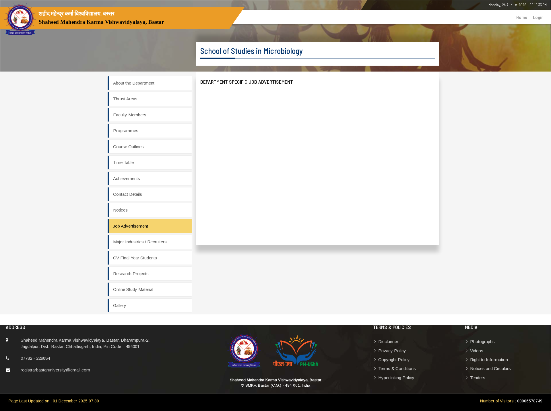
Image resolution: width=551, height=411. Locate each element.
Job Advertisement (130, 226)
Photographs (482, 341)
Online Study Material (133, 289)
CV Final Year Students (135, 257)
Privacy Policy (392, 350)
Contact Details (127, 194)
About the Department (133, 83)
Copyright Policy (394, 359)
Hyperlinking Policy (396, 377)
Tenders (477, 377)
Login (538, 17)
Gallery (119, 305)
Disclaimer (388, 341)
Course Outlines (128, 146)
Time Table (123, 162)
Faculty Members (129, 114)
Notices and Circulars (490, 368)
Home (521, 17)
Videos (476, 350)
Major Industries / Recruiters (140, 241)
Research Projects (131, 273)
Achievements (126, 178)
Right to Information (489, 359)
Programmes (125, 130)
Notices (120, 210)
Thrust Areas (125, 98)
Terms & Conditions (397, 368)
